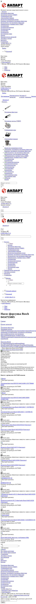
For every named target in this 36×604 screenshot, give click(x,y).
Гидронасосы (5, 584)
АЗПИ (16, 346)
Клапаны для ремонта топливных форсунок (14, 573)
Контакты (4, 560)
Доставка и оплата (6, 555)
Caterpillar (21, 346)
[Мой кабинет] (1, 208)
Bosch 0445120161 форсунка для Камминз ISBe (15, 537)
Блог (2, 559)
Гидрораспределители (19, 337)
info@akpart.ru (6, 62)
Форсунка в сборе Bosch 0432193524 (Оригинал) (15, 429)
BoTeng (13, 345)
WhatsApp (7, 70)
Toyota (14, 343)
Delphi (31, 346)
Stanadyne (9, 343)
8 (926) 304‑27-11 (6, 43)
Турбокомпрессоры (11, 331)
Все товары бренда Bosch (8, 552)
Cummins (26, 346)
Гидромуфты (4, 579)
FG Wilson (4, 343)
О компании (4, 554)
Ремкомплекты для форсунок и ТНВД (12, 576)
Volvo (29, 345)
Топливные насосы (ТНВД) (9, 567)
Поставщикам (5, 557)
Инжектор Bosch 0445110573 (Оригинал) (13, 447)
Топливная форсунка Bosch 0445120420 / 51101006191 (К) (18, 520)
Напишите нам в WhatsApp (9, 590)
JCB (10, 345)
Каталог (10, 245)
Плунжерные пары (6, 586)
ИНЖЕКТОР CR (6, 483)
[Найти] (2, 185)
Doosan (18, 343)
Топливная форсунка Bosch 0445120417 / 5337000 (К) (17, 412)
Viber (5, 67)
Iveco (12, 346)
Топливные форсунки (7, 565)
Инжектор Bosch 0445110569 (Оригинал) (13, 465)
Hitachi (25, 345)
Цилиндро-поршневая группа (9, 571)
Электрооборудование (23, 331)
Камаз (6, 346)
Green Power (19, 345)
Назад (11, 243)
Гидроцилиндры (30, 337)
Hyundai (6, 345)
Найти (3, 602)
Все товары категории (7, 551)
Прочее (6, 338)
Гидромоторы (8, 337)
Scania (9, 346)
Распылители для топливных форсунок (12, 574)
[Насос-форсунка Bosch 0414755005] (12, 349)
